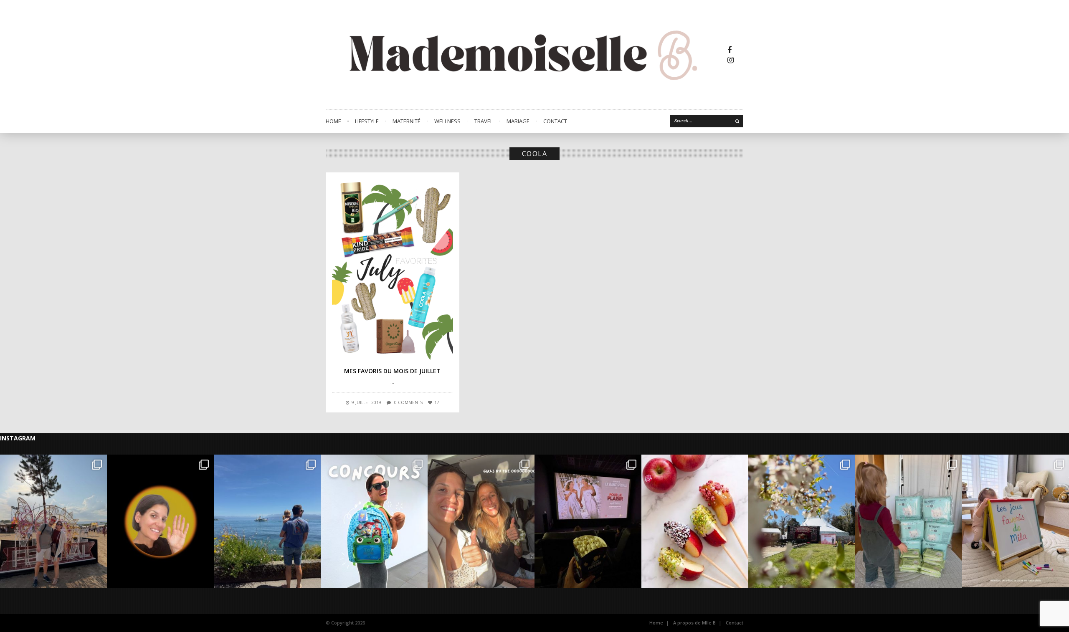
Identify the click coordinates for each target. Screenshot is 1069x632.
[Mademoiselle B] (526, 54)
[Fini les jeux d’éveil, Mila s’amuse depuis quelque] (1015, 521)
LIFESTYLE (367, 121)
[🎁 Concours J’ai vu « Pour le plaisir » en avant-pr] (587, 521)
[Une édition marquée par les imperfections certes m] (53, 521)
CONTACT (555, 121)
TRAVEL (483, 121)
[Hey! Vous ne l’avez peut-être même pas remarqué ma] (160, 521)
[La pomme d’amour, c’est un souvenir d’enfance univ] (694, 521)
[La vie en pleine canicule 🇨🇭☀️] (267, 521)
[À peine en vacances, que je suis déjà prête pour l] (374, 521)
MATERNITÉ (407, 121)
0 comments (408, 402)
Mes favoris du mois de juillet (392, 371)
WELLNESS (447, 121)
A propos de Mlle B (694, 622)
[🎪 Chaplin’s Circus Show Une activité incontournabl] (801, 521)
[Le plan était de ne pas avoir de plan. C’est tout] (481, 521)
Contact (734, 622)
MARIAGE (518, 121)
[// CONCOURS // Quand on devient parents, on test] (908, 521)
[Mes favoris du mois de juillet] (392, 269)
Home (333, 121)
